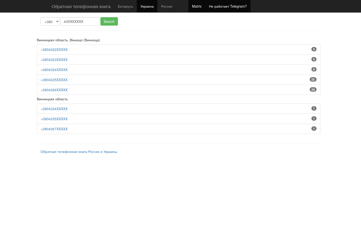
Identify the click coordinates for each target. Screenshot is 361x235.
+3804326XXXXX (54, 89)
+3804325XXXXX (54, 79)
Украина (147, 6)
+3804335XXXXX (54, 118)
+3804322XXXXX (54, 49)
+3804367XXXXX (54, 128)
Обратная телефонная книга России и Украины (79, 151)
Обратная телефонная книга (81, 6)
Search (109, 21)
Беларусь (125, 6)
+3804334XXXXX (54, 108)
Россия (166, 6)
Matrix (197, 6)
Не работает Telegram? (228, 6)
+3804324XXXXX (54, 69)
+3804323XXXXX (54, 59)
